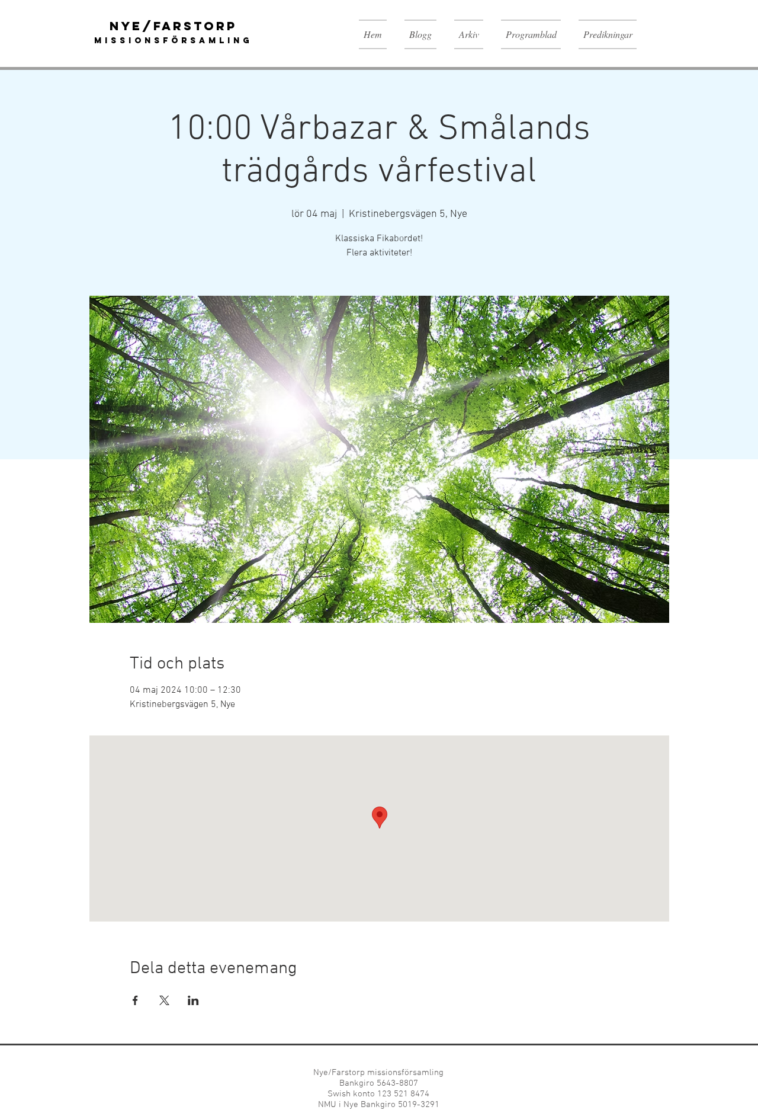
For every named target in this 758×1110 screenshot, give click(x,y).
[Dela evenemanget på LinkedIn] (193, 1000)
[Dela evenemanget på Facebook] (135, 1000)
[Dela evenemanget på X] (164, 1000)
